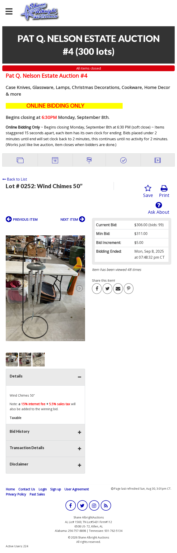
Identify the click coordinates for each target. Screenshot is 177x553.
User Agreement (77, 489)
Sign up (55, 489)
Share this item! (103, 280)
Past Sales (37, 494)
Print (164, 195)
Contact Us (26, 489)
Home (10, 489)
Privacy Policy (16, 494)
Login (42, 489)
